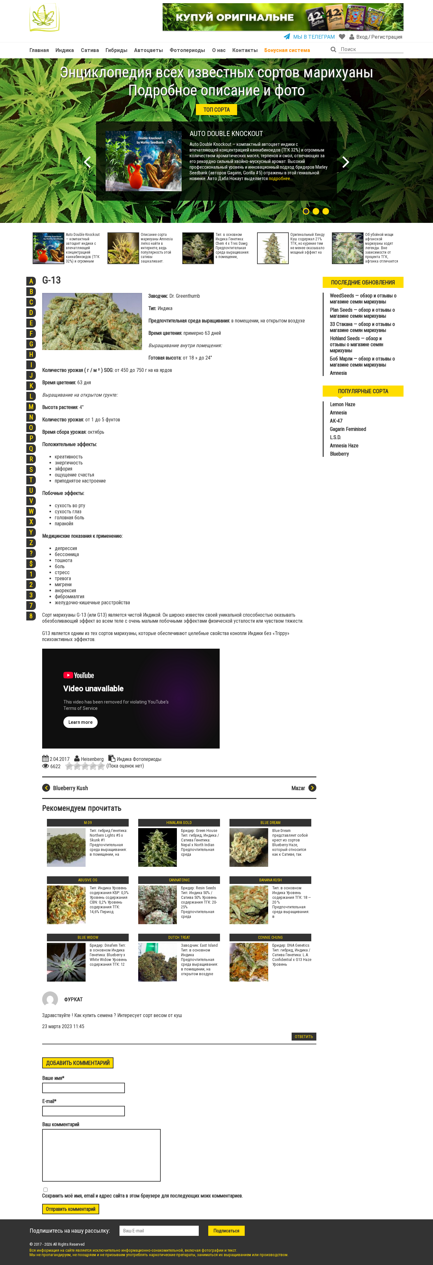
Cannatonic (179, 880)
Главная (39, 50)
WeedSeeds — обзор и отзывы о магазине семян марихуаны (363, 299)
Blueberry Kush (70, 788)
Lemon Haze (342, 404)
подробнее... (280, 178)
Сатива (90, 50)
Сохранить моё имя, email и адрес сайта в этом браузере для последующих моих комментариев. (142, 1196)
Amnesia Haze (344, 446)
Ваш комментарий (60, 1124)
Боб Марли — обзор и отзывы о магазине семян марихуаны (362, 362)
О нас (219, 50)
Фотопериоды (187, 50)
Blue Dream (271, 823)
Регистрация (386, 37)
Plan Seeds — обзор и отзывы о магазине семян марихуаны (362, 313)
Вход (362, 37)
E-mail (49, 1101)
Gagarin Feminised (348, 429)
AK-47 (336, 421)
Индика (64, 50)
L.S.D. (335, 437)
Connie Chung (270, 937)
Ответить (304, 1036)
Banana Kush (270, 880)
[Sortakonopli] (44, 17)
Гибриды (116, 50)
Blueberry (339, 454)
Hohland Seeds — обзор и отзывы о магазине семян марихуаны (356, 344)
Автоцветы (148, 50)
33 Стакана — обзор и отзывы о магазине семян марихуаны (362, 327)
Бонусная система (287, 50)
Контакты (245, 50)
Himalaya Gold (179, 823)
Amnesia (338, 373)
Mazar (298, 788)
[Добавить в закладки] (342, 37)
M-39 (88, 823)
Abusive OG (87, 880)
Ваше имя (53, 1078)
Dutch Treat (179, 937)
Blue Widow (88, 937)
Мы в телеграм (314, 37)
